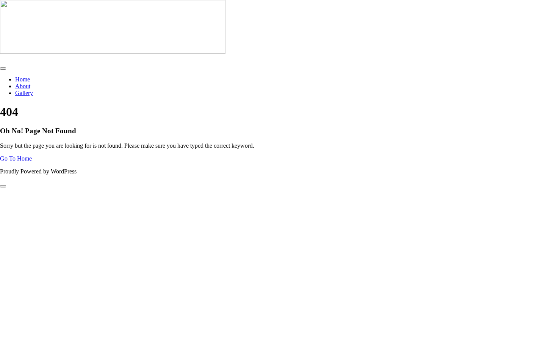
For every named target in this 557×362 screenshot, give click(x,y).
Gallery (24, 93)
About (22, 86)
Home (22, 79)
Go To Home (16, 158)
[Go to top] (3, 186)
